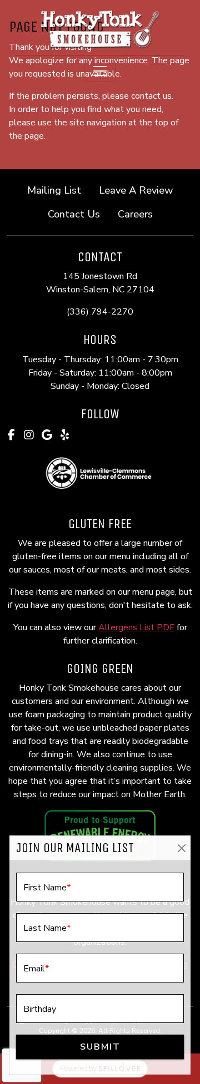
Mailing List (54, 190)
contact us (151, 96)
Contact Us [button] (78, 213)
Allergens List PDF (136, 627)
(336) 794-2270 (100, 312)
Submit (100, 1047)
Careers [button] (140, 213)
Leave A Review (140, 190)
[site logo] (100, 28)
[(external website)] (100, 473)
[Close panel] (181, 848)
